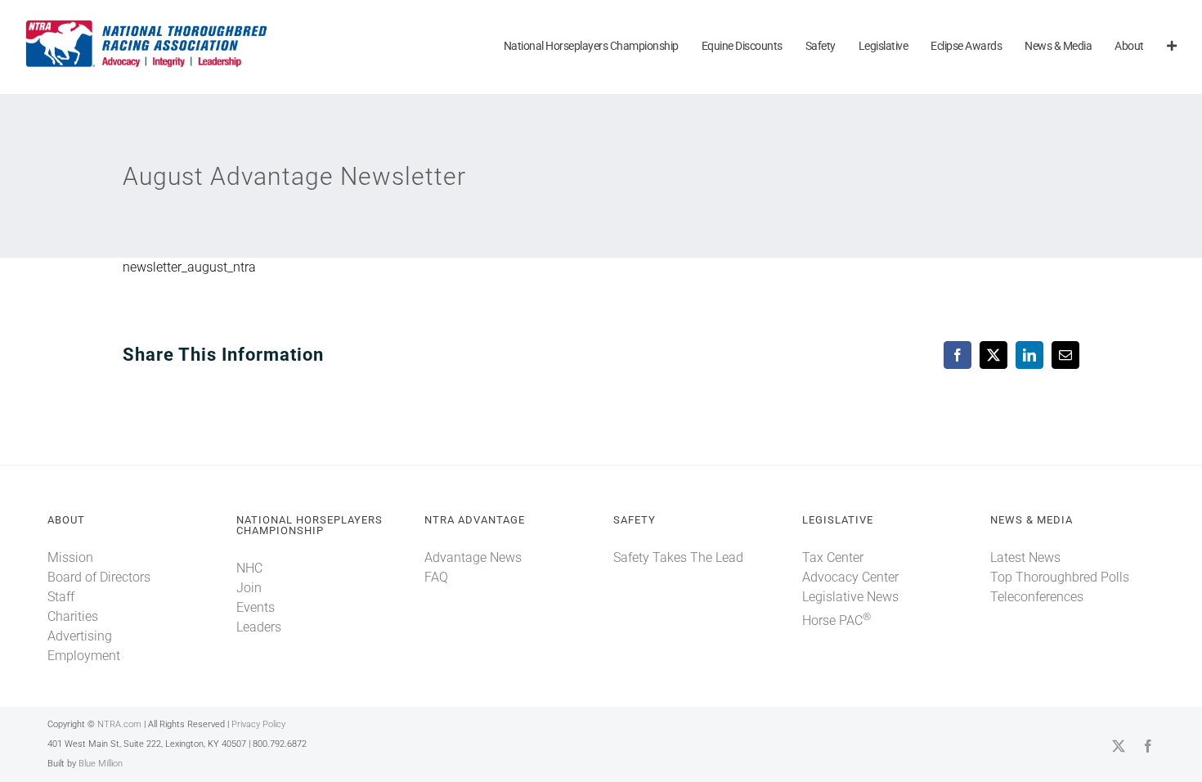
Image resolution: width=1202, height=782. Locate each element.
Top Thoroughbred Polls (1059, 577)
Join (249, 587)
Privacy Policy (258, 724)
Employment (83, 655)
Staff (60, 596)
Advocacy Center (850, 577)
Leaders (258, 627)
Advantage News (473, 557)
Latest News (1025, 557)
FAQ (436, 577)
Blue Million (100, 763)
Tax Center (832, 557)
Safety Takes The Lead (678, 557)
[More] (1172, 47)
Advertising (79, 636)
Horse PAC (836, 620)
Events (255, 607)
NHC (249, 568)
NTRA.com (119, 724)
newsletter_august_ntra (189, 267)
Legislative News (850, 596)
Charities (72, 616)
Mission (70, 557)
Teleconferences (1036, 596)
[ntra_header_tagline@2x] (147, 24)
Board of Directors (98, 577)
